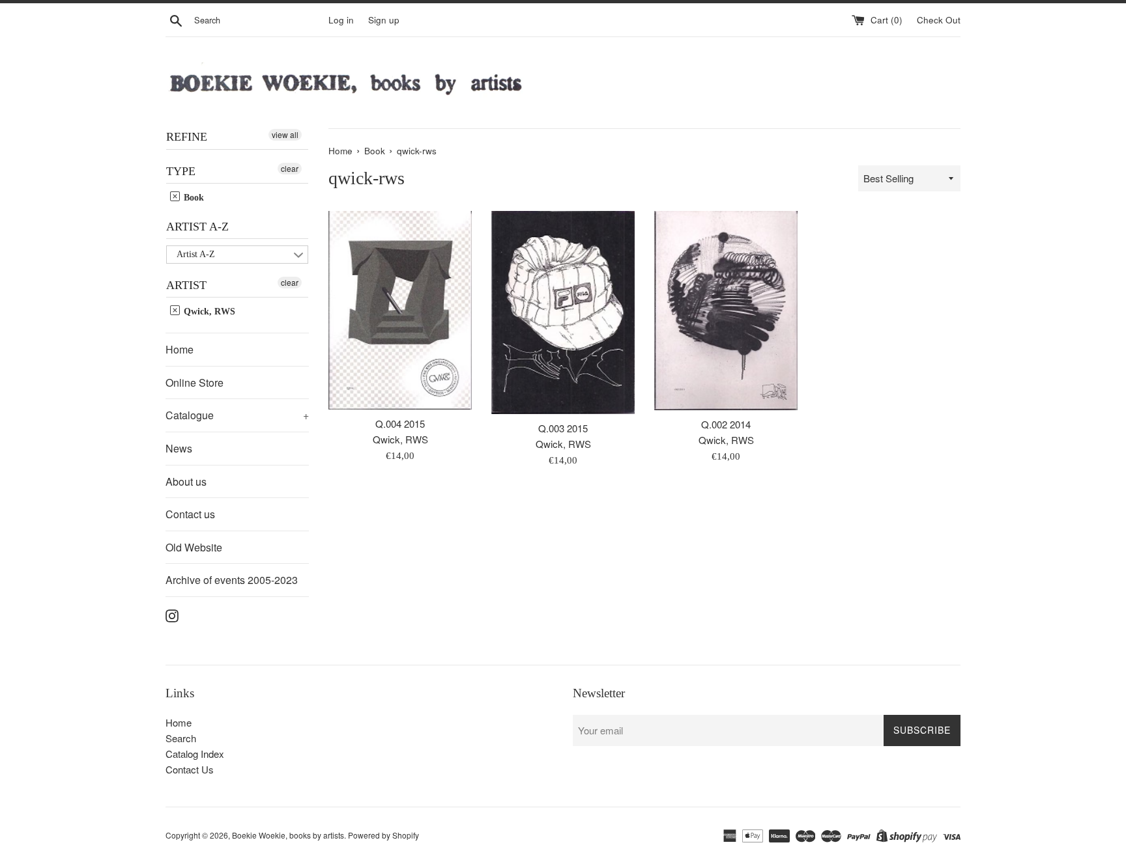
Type (180, 171)
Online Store (195, 382)
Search (181, 738)
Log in (341, 20)
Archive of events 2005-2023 (232, 579)
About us (186, 481)
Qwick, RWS (208, 311)
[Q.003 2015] (563, 312)
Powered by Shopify (383, 835)
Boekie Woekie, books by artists (288, 835)
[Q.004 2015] (400, 310)
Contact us (190, 514)
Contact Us (190, 769)
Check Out (938, 20)
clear (289, 168)
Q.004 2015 (400, 423)
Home (180, 349)
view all (285, 134)
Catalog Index (195, 753)
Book (192, 197)
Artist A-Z (197, 226)
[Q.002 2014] (726, 310)
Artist (186, 285)
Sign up (383, 20)
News (179, 448)
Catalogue (237, 415)
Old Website (194, 547)
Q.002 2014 (726, 424)
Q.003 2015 (563, 428)
